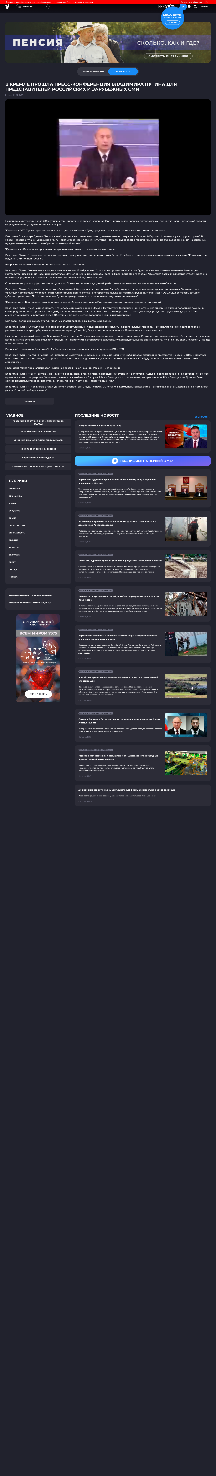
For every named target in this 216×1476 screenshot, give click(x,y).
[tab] (93, 71)
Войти (204, 7)
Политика (29, 401)
